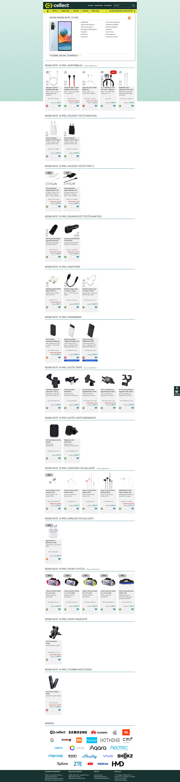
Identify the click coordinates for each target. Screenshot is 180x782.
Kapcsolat (91, 5)
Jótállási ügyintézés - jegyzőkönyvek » (79, 775)
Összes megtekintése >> (91, 66)
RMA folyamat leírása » (75, 776)
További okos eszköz (112, 37)
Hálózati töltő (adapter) (87, 24)
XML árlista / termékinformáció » (54, 780)
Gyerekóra (109, 29)
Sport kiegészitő (110, 34)
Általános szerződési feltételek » (54, 775)
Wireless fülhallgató (111, 27)
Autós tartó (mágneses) (113, 22)
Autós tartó (84, 37)
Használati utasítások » (51, 776)
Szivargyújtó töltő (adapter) (89, 29)
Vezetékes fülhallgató (112, 24)
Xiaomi (76, 11)
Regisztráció (107, 5)
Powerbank (84, 34)
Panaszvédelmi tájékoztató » (102, 778)
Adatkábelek (84, 22)
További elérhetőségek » (121, 780)
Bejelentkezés (99, 5)
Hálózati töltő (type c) (87, 27)
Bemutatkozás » (98, 775)
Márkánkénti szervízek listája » (77, 778)
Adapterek (84, 32)
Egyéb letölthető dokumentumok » (54, 778)
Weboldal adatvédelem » (100, 776)
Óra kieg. (96, 11)
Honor (85, 11)
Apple (55, 11)
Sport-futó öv (110, 32)
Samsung (65, 11)
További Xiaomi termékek (63, 56)
